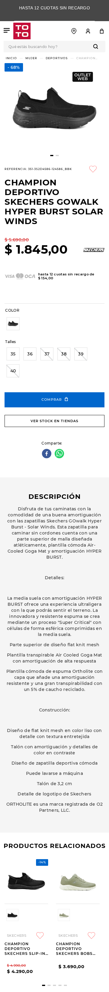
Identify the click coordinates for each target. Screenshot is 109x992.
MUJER (31, 58)
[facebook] (47, 454)
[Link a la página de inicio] (11, 58)
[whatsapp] (60, 454)
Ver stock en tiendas (54, 421)
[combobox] (54, 46)
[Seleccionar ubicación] (74, 31)
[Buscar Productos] (97, 46)
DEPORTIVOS (57, 58)
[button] (13, 323)
